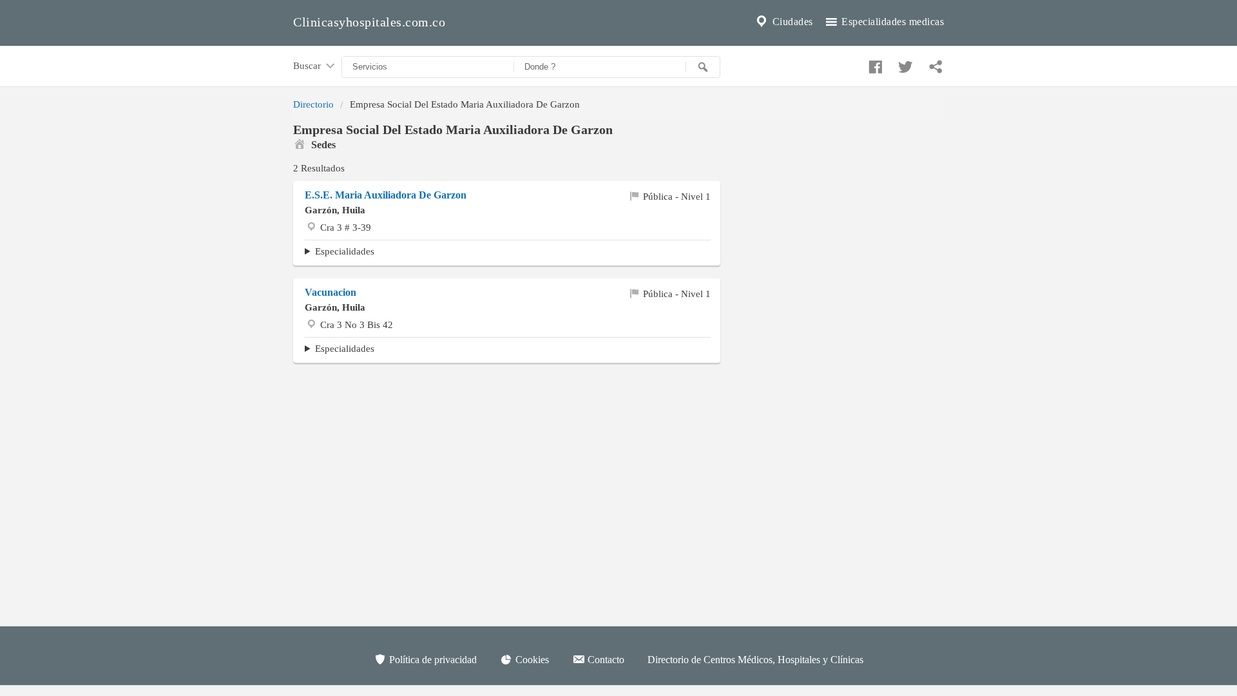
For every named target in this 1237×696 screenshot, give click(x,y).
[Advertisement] (506, 473)
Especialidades (344, 251)
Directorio (313, 104)
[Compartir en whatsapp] (934, 64)
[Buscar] (703, 67)
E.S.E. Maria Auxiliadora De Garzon (385, 194)
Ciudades (791, 21)
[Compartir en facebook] (873, 64)
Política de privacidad (432, 659)
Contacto (604, 659)
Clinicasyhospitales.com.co (369, 22)
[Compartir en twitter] (904, 64)
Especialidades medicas (892, 21)
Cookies (531, 659)
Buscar (308, 65)
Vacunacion (330, 292)
